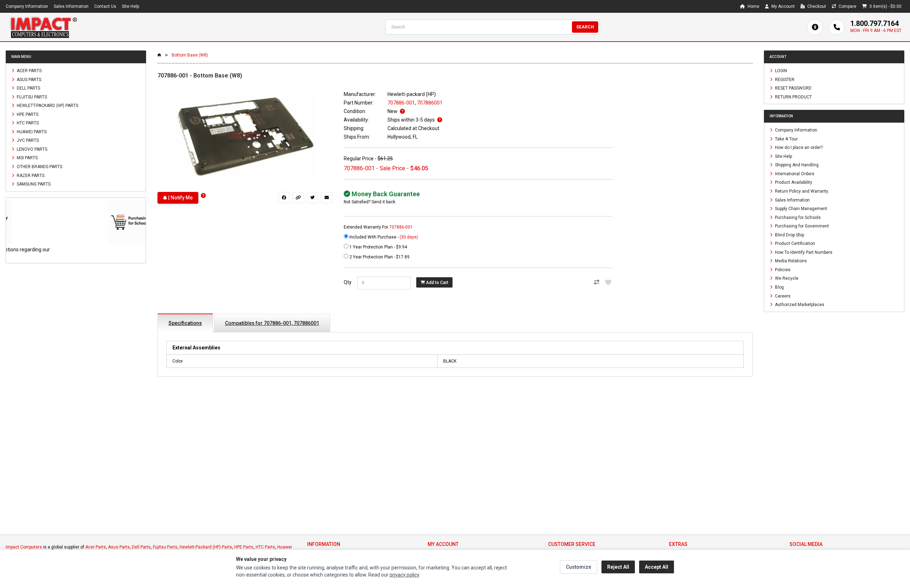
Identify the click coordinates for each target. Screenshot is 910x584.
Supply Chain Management (800, 208)
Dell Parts (28, 88)
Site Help (130, 6)
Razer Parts (30, 175)
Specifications (185, 323)
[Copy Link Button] (298, 197)
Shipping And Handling (796, 164)
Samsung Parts (33, 184)
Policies (782, 269)
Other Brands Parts (39, 166)
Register (784, 79)
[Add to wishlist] (608, 282)
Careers (782, 295)
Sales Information (71, 6)
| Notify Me (180, 197)
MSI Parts (27, 157)
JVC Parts (27, 140)
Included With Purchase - (383, 237)
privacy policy (404, 575)
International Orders (794, 173)
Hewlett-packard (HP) (411, 94)
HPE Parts (27, 114)
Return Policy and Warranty (801, 191)
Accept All (656, 567)
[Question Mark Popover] (203, 195)
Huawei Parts (31, 131)
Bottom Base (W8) (190, 55)
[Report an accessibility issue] (815, 27)
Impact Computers (24, 547)
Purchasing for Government (801, 226)
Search (585, 27)
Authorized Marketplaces (799, 304)
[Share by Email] (326, 197)
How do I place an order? (798, 147)
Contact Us (105, 6)
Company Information (27, 6)
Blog (779, 287)
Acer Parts (29, 70)
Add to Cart (436, 282)
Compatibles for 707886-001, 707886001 (272, 323)
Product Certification (794, 243)
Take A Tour (786, 138)
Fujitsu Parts (31, 96)
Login (780, 70)
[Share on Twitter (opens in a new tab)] (312, 197)
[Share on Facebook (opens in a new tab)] (284, 197)
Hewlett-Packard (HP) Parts (47, 105)
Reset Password (793, 88)
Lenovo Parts (31, 148)
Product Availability (793, 182)
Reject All (618, 567)
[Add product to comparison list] (597, 282)
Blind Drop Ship (789, 234)
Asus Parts (28, 79)
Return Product (793, 96)
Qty (348, 282)
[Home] (43, 27)
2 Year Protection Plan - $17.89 (379, 257)
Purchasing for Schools (797, 217)
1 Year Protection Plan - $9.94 (377, 247)
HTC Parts (27, 122)
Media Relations (790, 260)
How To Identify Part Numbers (803, 252)
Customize (578, 567)
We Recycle (786, 278)
